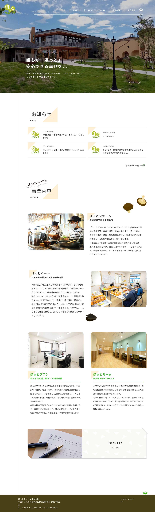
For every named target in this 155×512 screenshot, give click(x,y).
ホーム (63, 10)
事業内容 (116, 10)
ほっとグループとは (96, 10)
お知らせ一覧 (132, 165)
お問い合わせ (141, 10)
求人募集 (131, 10)
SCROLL (132, 82)
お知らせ (77, 10)
